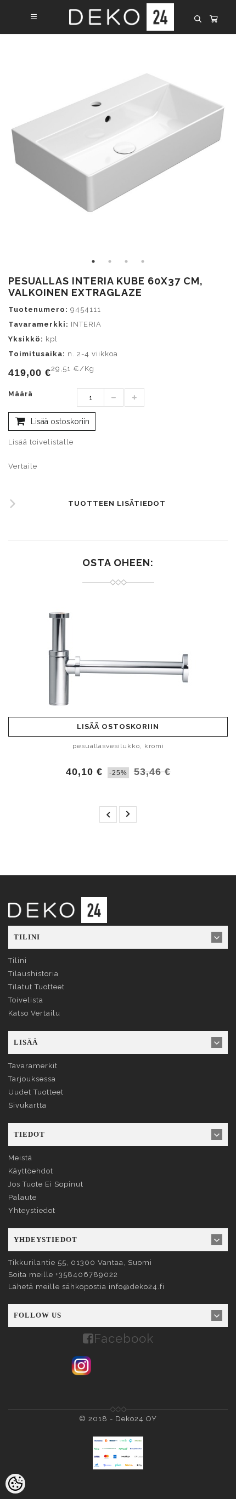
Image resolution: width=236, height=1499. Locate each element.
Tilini (17, 960)
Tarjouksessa (32, 1079)
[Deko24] (57, 909)
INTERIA (86, 324)
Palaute (22, 1197)
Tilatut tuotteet (36, 987)
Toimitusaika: (36, 354)
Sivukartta (27, 1105)
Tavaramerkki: (38, 324)
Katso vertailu (34, 1013)
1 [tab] (93, 261)
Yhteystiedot (31, 1210)
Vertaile (22, 466)
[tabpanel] (118, 143)
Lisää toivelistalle (41, 442)
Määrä (20, 394)
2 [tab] (109, 261)
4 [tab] (142, 261)
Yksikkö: (25, 339)
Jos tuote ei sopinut (45, 1184)
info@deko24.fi (137, 1287)
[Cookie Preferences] (15, 1484)
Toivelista (25, 1000)
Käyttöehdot (30, 1171)
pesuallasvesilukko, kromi (118, 746)
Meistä (20, 1158)
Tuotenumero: (38, 309)
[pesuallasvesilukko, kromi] (118, 658)
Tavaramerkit (33, 1066)
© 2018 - (97, 1419)
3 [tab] (126, 261)
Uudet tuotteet (36, 1092)
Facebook (124, 1338)
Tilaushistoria (33, 974)
